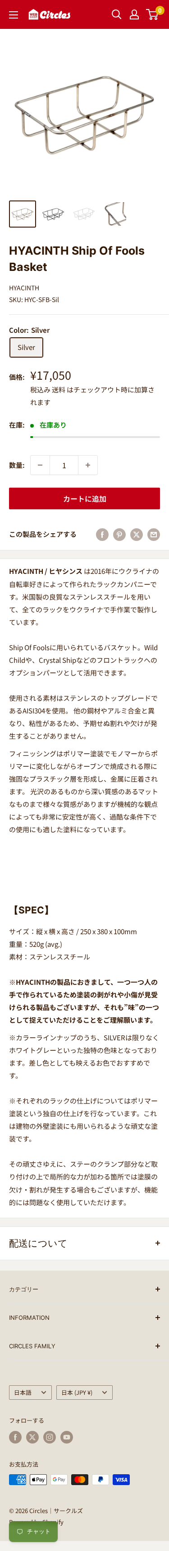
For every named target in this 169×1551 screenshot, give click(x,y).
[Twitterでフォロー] (32, 1437)
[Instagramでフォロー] (49, 1437)
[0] (152, 14)
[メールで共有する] (153, 534)
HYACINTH (24, 287)
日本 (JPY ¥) (76, 1392)
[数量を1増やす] (87, 465)
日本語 (23, 1392)
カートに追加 (84, 498)
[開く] (117, 14)
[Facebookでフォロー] (15, 1437)
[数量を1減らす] (40, 465)
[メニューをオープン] (13, 15)
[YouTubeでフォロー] (66, 1437)
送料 (58, 389)
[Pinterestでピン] (119, 534)
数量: (17, 465)
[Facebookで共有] (102, 534)
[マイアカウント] (134, 14)
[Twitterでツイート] (136, 534)
